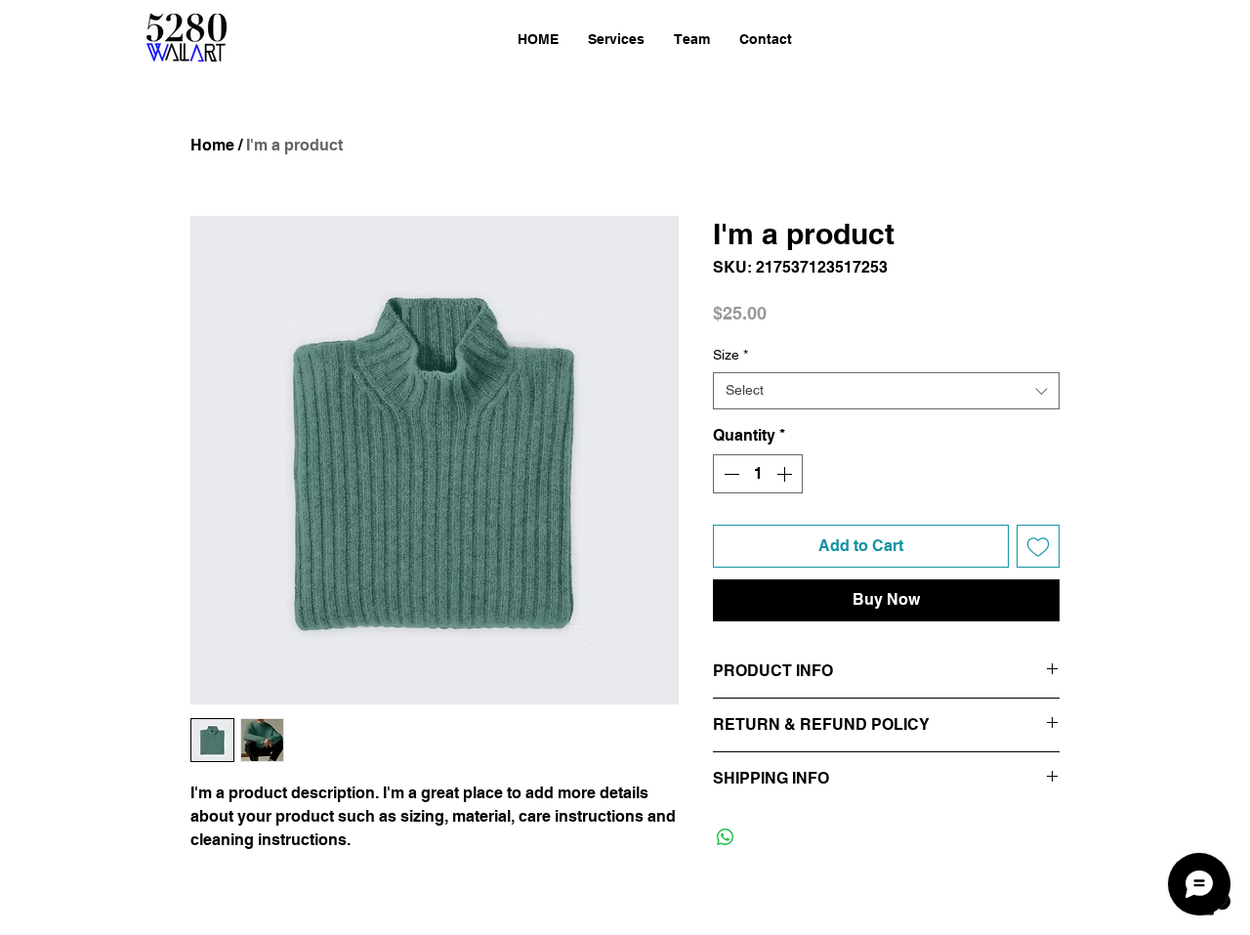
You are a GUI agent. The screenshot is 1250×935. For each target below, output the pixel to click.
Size (730, 354)
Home (212, 145)
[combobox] (886, 390)
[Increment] (786, 473)
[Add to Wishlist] (1038, 546)
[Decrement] (729, 473)
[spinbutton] (757, 473)
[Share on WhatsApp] (725, 837)
